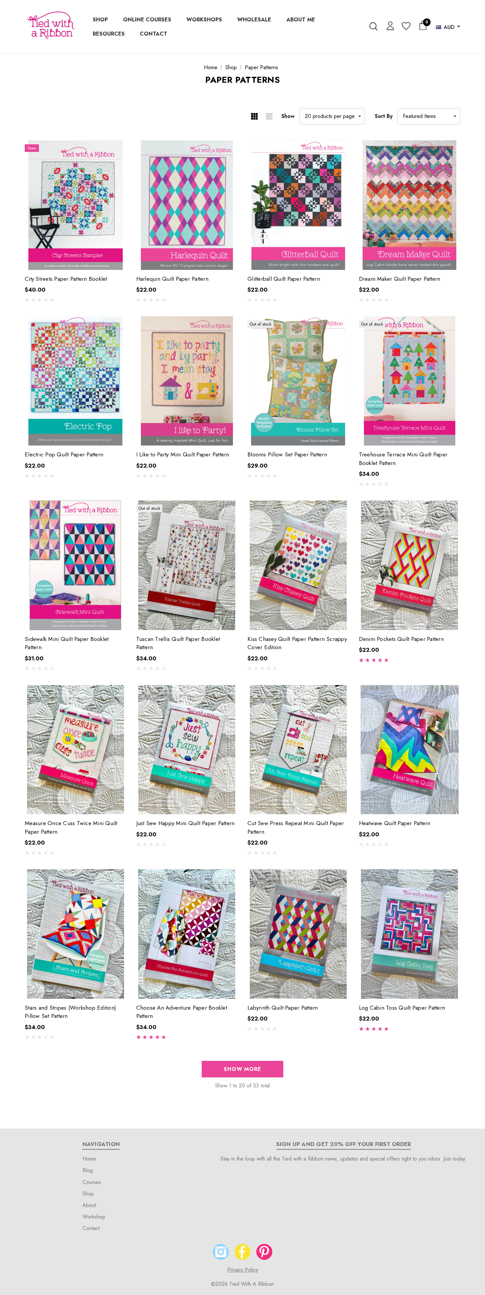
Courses (91, 1182)
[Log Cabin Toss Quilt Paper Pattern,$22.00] (410, 933)
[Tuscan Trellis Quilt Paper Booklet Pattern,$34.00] (187, 565)
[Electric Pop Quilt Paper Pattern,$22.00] (75, 381)
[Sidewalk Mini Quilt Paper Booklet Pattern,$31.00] (75, 565)
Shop (88, 1193)
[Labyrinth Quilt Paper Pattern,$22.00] (298, 933)
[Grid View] (254, 116)
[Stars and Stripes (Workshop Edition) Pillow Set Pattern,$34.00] (75, 933)
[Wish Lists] (405, 26)
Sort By (384, 116)
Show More (242, 1069)
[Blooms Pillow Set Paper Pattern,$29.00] (298, 381)
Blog (87, 1170)
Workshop (93, 1217)
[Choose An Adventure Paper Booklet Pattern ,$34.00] (187, 933)
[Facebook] (242, 1252)
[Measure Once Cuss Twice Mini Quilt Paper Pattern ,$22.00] (75, 749)
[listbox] (429, 116)
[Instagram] (220, 1252)
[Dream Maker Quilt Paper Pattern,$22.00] (410, 205)
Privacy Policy (242, 1270)
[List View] (269, 116)
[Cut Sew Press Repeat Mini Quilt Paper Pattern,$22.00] (298, 749)
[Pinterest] (264, 1252)
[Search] (373, 26)
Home (89, 1159)
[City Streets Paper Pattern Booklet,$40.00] (75, 205)
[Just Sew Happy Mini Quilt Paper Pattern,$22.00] (187, 749)
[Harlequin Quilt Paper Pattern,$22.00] (187, 205)
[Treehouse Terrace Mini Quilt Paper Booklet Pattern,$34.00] (410, 381)
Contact (91, 1228)
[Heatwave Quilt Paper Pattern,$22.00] (410, 749)
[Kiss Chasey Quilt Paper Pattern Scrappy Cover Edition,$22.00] (298, 565)
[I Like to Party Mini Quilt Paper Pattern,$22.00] (187, 381)
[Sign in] (389, 25)
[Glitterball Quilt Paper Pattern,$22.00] (298, 205)
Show (288, 116)
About (89, 1205)
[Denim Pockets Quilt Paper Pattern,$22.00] (410, 565)
